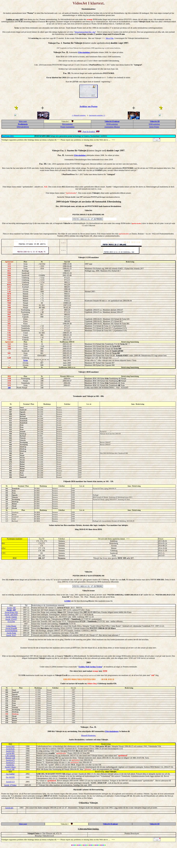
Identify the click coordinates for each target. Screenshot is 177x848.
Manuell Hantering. (88, 735)
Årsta (25, 360)
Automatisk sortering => (97, 115)
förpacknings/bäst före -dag (85, 32)
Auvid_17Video (10, 785)
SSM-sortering (154, 124)
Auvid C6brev (10, 767)
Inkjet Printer (154, 127)
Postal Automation (67, 127)
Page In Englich (88, 132)
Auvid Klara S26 (11, 612)
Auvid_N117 (11, 635)
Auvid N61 (10, 746)
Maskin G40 (10, 758)
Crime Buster (11, 626)
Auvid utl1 (9, 808)
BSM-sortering (112, 124)
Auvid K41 (10, 749)
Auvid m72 (10, 762)
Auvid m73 (10, 760)
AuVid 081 (10, 753)
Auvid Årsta (11, 633)
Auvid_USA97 (11, 619)
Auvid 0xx (10, 765)
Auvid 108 (10, 769)
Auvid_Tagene (11, 617)
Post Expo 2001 (8, 136)
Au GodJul (10, 774)
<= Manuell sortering (79, 115)
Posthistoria (23, 124)
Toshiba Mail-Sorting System (90, 667)
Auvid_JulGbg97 (11, 614)
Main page (23, 121)
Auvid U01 (10, 751)
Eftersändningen (112, 731)
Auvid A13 (10, 782)
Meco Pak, (110, 38)
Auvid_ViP (11, 608)
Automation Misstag (112, 127)
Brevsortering (67, 124)
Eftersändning (84, 52)
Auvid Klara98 (11, 628)
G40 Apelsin (10, 755)
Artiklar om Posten (88, 106)
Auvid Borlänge (11, 631)
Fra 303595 (10, 777)
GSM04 (67, 601)
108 (9, 388)
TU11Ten (11, 621)
